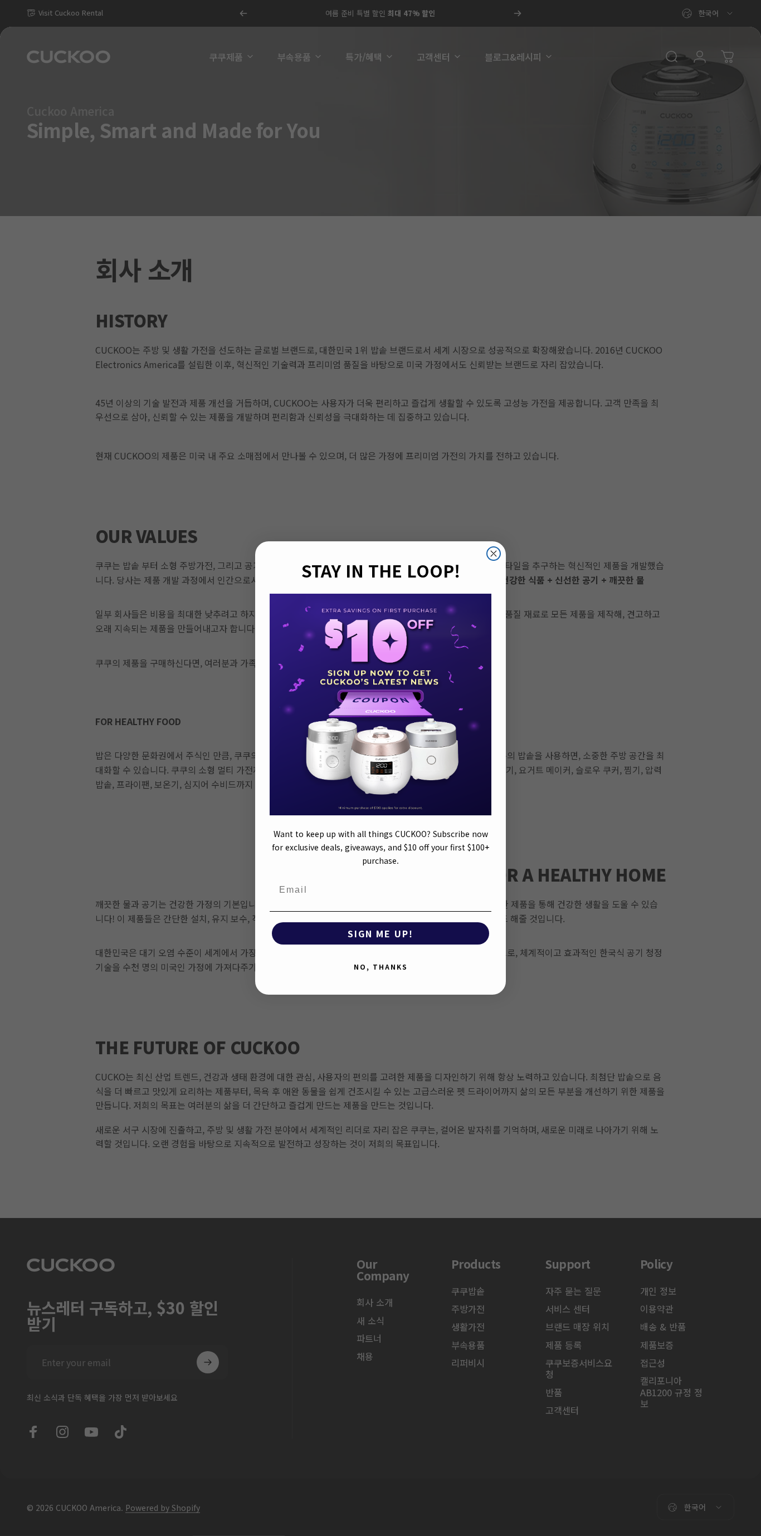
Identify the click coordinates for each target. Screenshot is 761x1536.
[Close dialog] (493, 553)
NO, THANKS (381, 966)
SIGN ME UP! (380, 933)
